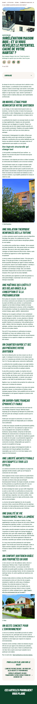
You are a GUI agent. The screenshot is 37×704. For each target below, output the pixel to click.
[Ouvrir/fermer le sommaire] (31, 75)
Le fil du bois (10, 2)
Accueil (4, 2)
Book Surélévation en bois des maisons (23, 655)
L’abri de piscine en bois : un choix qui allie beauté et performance (18, 670)
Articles (16, 2)
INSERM (29, 533)
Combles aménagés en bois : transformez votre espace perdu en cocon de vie (18, 675)
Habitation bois (6, 35)
